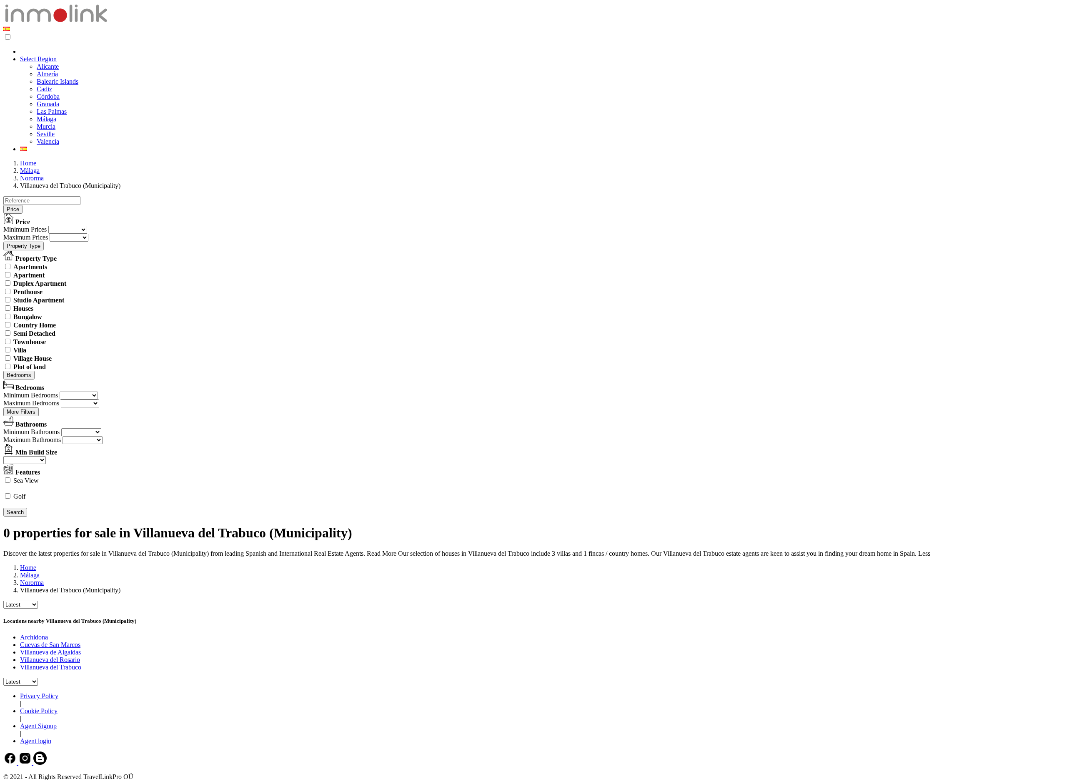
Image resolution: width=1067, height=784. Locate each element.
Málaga (46, 118)
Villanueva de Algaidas (50, 652)
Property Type (23, 246)
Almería (47, 73)
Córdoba (48, 96)
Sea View (26, 480)
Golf (19, 496)
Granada (48, 103)
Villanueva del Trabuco (50, 667)
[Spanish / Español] (6, 28)
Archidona (34, 637)
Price (13, 209)
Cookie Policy (39, 710)
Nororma (32, 178)
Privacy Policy (39, 695)
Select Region (38, 58)
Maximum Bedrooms (31, 403)
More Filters (21, 412)
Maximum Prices (25, 237)
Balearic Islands (57, 81)
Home (28, 163)
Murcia (46, 126)
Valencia (48, 141)
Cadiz (44, 88)
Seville (46, 133)
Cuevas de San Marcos (50, 644)
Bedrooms (19, 375)
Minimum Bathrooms (31, 431)
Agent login (35, 740)
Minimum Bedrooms (30, 395)
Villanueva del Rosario (50, 659)
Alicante (48, 66)
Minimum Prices (25, 229)
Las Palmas (52, 111)
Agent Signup (38, 725)
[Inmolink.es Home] (56, 21)
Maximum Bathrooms (32, 439)
